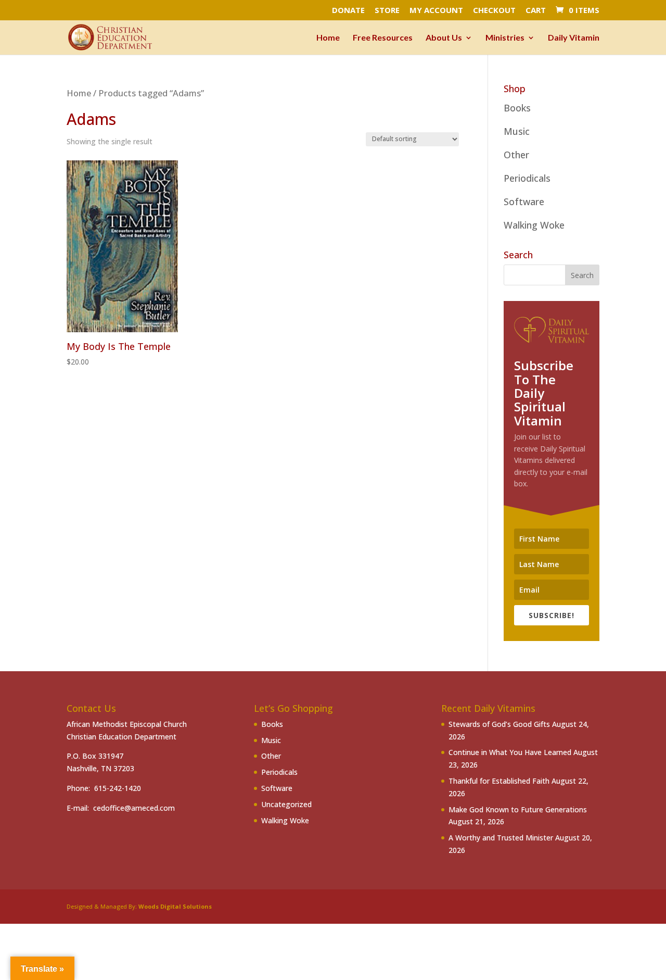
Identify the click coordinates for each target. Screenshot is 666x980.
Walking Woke (534, 225)
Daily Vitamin (573, 38)
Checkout (494, 10)
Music (517, 131)
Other (516, 154)
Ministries (504, 38)
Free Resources (383, 38)
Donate (348, 10)
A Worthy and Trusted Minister (501, 838)
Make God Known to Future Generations (518, 809)
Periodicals (527, 178)
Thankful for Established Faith (499, 781)
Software (524, 201)
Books (517, 108)
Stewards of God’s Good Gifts (499, 724)
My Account (436, 10)
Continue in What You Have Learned (510, 752)
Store (387, 10)
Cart (536, 10)
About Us (444, 38)
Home (328, 38)
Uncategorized (286, 804)
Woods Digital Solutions (175, 906)
